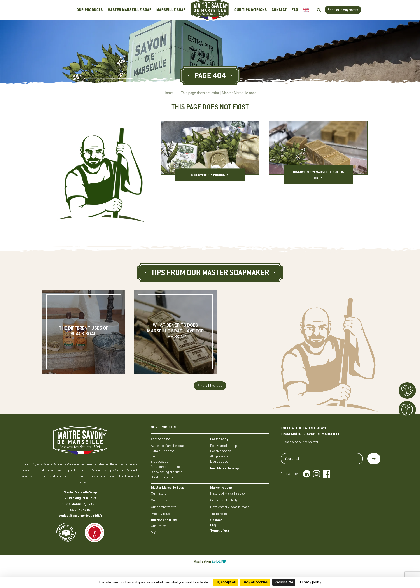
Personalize (284, 582)
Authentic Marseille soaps (168, 446)
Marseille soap (171, 9)
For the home (160, 439)
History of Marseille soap (227, 493)
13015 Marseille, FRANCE (80, 504)
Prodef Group (160, 514)
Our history (158, 493)
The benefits (218, 514)
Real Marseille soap (223, 446)
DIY (153, 532)
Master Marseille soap (130, 9)
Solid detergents (162, 477)
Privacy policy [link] (310, 582)
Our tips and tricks (164, 520)
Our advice (158, 526)
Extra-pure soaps (163, 451)
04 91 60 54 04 (80, 510)
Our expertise (160, 500)
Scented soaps (220, 451)
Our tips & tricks (250, 9)
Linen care (158, 456)
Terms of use (219, 530)
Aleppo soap (219, 456)
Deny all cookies (255, 582)
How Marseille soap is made (229, 507)
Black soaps (159, 461)
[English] (307, 9)
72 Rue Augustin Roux (80, 498)
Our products (90, 9)
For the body (219, 439)
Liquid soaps (219, 461)
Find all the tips (210, 385)
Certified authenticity (224, 500)
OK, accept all (225, 582)
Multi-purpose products (167, 467)
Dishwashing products (166, 472)
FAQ (295, 9)
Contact (279, 9)
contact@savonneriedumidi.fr (80, 515)
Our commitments (163, 507)
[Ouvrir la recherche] (318, 10)
